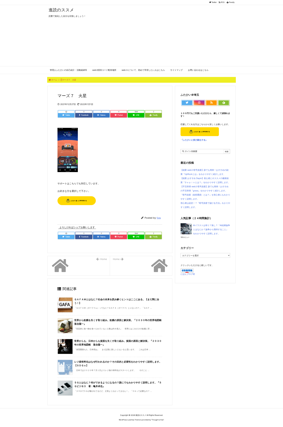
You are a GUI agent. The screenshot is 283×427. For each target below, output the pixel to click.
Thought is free (157, 420)
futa (159, 217)
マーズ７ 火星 (69, 80)
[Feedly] (223, 103)
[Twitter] (187, 103)
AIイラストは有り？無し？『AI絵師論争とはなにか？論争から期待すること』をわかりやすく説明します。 (211, 229)
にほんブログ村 (188, 274)
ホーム (54, 80)
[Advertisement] (141, 44)
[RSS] (211, 103)
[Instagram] (199, 103)
